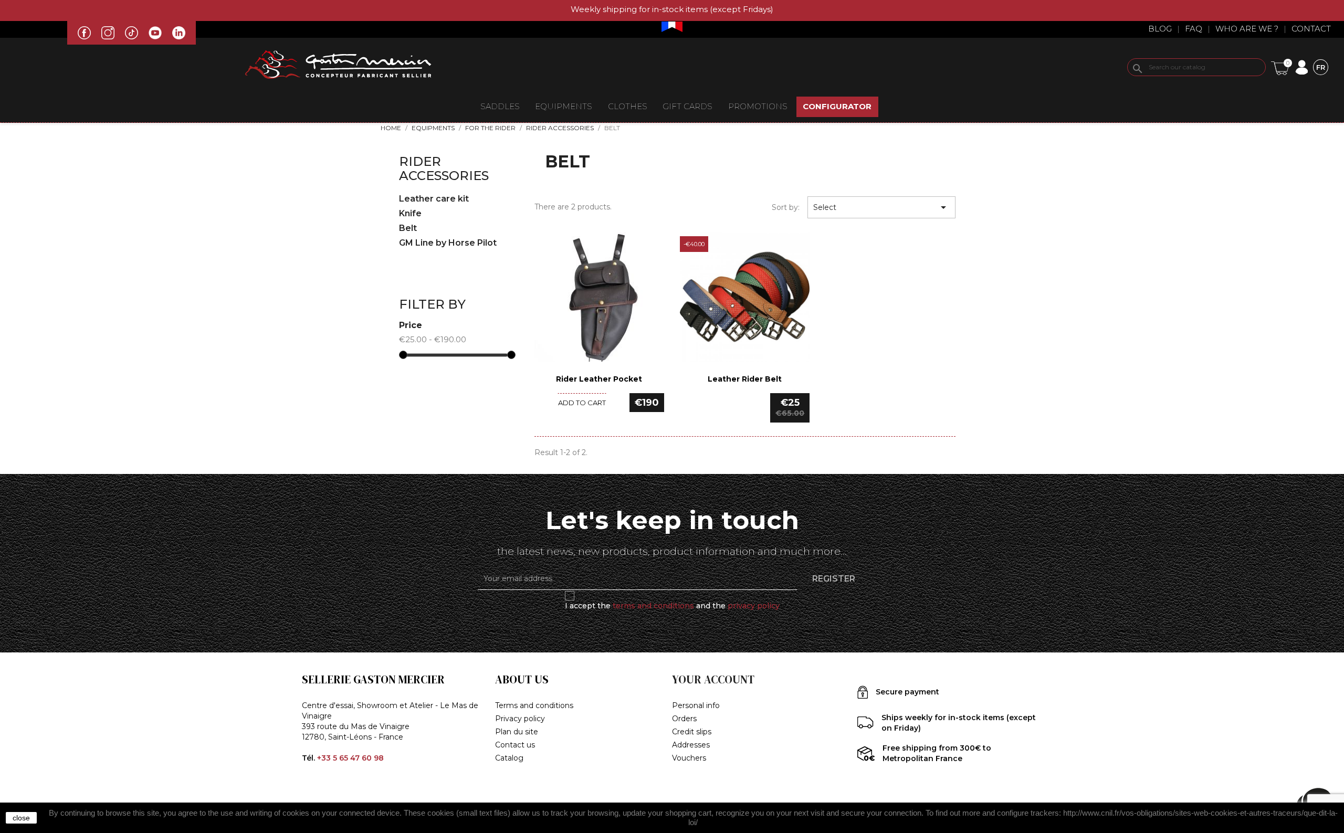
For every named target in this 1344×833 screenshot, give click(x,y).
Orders (684, 718)
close (21, 818)
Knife (410, 213)
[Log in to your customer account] (1301, 66)
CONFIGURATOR (837, 106)
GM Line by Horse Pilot (448, 243)
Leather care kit (434, 199)
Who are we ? (1246, 29)
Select (881, 207)
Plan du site (516, 731)
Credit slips (691, 731)
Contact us (515, 745)
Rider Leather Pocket (599, 379)
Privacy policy (520, 718)
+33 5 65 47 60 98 (350, 758)
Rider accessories (444, 168)
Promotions (758, 106)
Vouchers (689, 758)
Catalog (509, 758)
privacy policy (754, 605)
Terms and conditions (534, 705)
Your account (713, 679)
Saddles (500, 106)
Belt (408, 228)
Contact (1311, 29)
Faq (1193, 29)
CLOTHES (627, 106)
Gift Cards (687, 106)
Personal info (696, 705)
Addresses (691, 745)
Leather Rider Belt (745, 379)
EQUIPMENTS (563, 106)
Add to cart (582, 402)
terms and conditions (653, 605)
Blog (1160, 29)
